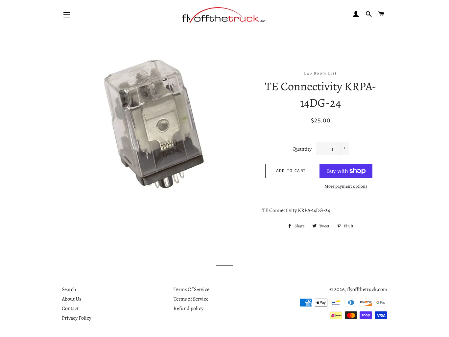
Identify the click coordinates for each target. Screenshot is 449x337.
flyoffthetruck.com (367, 289)
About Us (71, 299)
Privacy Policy (76, 318)
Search (69, 289)
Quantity (302, 149)
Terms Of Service (191, 289)
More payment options (345, 186)
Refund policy (188, 308)
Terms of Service (191, 299)
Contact (70, 308)
